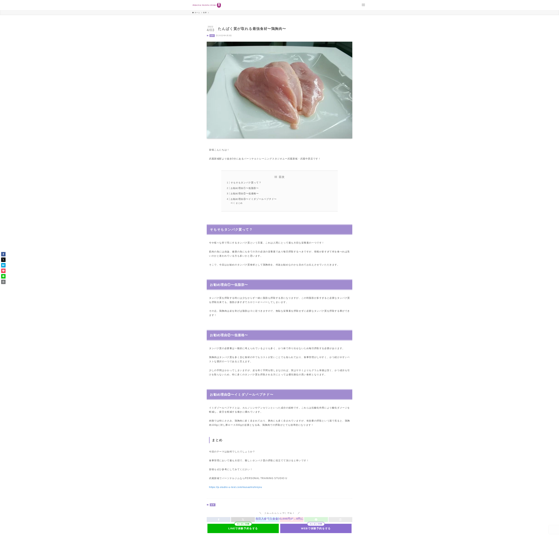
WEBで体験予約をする (316, 528)
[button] (3, 254)
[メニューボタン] (363, 4)
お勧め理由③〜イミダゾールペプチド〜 (254, 199)
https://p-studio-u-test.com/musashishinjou (235, 487)
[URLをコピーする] (3, 282)
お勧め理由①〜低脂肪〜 (245, 188)
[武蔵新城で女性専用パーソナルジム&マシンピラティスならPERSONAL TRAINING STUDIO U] (206, 5)
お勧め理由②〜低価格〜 (245, 193)
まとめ (239, 203)
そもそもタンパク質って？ (246, 182)
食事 (212, 35)
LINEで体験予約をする (243, 528)
